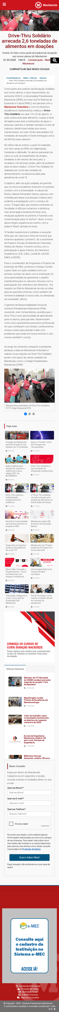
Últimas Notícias (15, 669)
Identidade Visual (30, 992)
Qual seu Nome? (15, 788)
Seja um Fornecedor (30, 997)
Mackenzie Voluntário (16, 106)
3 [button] (33, 414)
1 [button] (25, 414)
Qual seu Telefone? (16, 809)
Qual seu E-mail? (15, 798)
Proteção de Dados (31, 849)
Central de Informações (29, 986)
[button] (52, 394)
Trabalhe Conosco (30, 995)
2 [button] (29, 414)
